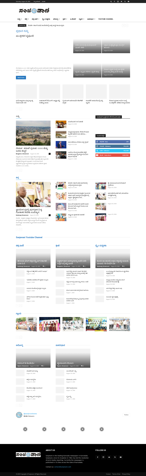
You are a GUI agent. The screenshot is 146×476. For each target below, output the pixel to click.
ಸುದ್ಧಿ (18, 19)
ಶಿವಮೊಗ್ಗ (96, 178)
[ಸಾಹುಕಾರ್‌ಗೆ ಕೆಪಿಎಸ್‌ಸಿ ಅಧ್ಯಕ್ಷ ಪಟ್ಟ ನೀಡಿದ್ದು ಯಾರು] (49, 91)
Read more (21, 77)
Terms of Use (116, 475)
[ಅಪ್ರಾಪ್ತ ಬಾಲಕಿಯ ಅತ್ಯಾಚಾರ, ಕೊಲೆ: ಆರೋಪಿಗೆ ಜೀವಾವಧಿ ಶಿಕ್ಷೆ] (99, 282)
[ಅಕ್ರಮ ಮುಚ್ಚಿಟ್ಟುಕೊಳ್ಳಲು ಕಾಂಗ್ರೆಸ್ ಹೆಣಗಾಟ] (116, 41)
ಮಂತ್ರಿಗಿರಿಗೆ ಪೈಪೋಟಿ (25, 36)
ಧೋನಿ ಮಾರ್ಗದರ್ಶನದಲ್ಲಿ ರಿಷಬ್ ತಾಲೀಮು (77, 290)
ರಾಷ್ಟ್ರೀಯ (73, 116)
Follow (126, 146)
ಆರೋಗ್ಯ (55, 19)
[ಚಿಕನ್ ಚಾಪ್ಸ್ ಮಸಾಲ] (60, 387)
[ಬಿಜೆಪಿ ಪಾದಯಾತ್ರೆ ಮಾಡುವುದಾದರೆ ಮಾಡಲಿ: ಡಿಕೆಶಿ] (87, 41)
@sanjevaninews (30, 415)
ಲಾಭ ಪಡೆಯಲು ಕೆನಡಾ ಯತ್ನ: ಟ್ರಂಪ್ (78, 142)
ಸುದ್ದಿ (17, 116)
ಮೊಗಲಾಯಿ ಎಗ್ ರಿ (71, 376)
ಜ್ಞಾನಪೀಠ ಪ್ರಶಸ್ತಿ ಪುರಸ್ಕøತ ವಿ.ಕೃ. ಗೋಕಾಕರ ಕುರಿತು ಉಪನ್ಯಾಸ (29, 211)
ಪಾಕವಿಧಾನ (90, 19)
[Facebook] (114, 1)
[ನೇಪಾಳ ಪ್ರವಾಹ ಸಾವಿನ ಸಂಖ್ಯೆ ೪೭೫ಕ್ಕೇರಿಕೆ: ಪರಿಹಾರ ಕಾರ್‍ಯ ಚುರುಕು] (119, 91)
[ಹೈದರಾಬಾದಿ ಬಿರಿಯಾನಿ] (73, 355)
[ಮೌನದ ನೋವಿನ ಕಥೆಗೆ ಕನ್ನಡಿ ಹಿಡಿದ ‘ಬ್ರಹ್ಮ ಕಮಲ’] (20, 291)
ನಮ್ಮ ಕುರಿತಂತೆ (37, 1)
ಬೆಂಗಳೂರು (26, 178)
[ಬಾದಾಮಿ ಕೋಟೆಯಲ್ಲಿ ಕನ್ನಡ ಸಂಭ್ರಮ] (20, 282)
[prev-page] (17, 109)
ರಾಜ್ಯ (80, 116)
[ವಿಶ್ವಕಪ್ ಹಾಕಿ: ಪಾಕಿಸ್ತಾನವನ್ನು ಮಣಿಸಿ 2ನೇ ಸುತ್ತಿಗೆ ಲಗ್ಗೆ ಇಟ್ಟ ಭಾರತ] (73, 258)
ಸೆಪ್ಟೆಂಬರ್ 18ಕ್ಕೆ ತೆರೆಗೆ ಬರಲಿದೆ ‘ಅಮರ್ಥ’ (37, 263)
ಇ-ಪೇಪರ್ (73, 19)
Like (127, 142)
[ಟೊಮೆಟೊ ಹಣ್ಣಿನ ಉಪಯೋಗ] (20, 391)
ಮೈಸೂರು (71, 178)
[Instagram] (117, 1)
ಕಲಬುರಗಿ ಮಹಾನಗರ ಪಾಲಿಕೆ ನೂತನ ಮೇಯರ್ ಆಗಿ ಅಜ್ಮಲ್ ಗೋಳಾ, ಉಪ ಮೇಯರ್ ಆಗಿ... (78, 206)
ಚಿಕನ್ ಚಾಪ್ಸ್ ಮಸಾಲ (71, 385)
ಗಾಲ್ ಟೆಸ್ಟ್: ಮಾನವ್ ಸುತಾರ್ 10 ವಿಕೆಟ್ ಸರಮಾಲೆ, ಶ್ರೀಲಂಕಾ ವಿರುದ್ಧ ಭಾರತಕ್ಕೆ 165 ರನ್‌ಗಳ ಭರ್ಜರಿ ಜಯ (76, 273)
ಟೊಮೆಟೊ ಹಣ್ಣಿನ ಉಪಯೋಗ (34, 389)
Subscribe (125, 155)
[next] (126, 25)
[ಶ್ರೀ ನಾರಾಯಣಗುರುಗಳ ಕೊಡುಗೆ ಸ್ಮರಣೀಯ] (100, 185)
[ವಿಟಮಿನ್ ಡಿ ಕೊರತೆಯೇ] (33, 357)
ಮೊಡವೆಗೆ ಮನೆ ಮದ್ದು (32, 372)
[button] (111, 1)
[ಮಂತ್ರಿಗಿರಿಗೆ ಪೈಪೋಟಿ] (44, 51)
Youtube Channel (105, 19)
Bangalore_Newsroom (22, 154)
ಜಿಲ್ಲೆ (26, 19)
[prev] (123, 25)
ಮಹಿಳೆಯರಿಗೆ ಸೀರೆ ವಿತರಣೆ (75, 122)
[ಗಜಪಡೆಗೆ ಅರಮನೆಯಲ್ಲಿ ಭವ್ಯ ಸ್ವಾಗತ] (96, 91)
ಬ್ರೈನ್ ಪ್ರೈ (68, 393)
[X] (125, 1)
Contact (108, 475)
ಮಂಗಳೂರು (35, 178)
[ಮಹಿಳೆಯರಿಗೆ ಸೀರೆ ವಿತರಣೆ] (61, 124)
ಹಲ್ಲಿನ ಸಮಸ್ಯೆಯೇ (31, 380)
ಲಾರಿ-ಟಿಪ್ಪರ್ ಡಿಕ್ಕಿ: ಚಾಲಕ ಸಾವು (114, 288)
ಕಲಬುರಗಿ (49, 178)
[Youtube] (128, 1)
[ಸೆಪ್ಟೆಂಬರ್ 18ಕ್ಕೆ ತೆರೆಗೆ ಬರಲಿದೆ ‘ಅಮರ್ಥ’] (20, 265)
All (57, 116)
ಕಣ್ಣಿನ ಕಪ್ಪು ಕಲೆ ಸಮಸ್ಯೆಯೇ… (34, 397)
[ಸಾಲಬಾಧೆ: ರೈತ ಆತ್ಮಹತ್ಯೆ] (99, 299)
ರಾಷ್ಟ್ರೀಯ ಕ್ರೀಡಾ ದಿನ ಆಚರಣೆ (76, 215)
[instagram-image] (25, 430)
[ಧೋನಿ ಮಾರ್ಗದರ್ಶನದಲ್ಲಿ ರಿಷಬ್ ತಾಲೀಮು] (60, 292)
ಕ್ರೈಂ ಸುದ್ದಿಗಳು (46, 19)
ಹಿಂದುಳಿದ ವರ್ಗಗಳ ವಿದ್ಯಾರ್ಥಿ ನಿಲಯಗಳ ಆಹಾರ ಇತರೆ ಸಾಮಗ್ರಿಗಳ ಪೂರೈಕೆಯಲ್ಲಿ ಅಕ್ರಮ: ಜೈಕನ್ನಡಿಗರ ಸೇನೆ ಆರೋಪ (63, 25)
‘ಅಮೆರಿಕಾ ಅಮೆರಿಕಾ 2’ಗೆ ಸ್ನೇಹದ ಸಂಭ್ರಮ (37, 272)
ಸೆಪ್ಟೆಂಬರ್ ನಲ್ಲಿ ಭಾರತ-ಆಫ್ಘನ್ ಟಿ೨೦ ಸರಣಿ (77, 282)
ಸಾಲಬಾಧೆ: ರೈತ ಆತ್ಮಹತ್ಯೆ (112, 297)
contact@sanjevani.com (62, 468)
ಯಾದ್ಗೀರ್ (111, 178)
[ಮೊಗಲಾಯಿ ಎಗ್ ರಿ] (60, 379)
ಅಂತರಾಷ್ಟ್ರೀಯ (64, 116)
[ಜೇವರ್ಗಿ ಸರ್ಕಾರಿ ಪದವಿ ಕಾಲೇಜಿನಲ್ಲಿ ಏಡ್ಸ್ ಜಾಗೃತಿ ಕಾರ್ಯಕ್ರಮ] (61, 185)
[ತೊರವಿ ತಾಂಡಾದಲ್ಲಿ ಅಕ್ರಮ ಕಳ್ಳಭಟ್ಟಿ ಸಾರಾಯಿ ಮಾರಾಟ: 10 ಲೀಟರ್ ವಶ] (112, 258)
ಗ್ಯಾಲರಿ (81, 19)
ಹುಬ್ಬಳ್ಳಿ (42, 178)
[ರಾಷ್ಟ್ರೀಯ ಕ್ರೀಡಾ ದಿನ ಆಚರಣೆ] (61, 217)
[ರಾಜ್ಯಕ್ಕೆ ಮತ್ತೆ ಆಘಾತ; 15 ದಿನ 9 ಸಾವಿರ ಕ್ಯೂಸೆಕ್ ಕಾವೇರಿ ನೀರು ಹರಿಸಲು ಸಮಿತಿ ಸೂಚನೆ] (61, 134)
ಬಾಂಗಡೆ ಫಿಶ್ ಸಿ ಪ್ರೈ (71, 368)
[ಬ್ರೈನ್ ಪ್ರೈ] (60, 396)
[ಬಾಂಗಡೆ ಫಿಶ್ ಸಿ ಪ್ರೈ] (60, 370)
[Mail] (121, 1)
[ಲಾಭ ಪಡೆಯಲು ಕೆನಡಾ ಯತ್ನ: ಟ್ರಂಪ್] (61, 144)
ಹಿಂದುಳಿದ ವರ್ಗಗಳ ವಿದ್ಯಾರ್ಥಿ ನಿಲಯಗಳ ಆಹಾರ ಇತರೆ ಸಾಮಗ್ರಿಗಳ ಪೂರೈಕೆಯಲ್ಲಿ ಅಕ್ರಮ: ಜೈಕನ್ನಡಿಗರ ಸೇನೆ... (79, 195)
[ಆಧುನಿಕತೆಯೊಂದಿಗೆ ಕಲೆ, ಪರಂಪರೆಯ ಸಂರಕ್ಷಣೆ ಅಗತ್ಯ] (100, 196)
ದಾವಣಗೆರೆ (80, 178)
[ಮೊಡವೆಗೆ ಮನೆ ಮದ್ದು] (20, 374)
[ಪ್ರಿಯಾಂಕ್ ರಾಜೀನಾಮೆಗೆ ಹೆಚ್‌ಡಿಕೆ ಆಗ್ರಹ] (73, 91)
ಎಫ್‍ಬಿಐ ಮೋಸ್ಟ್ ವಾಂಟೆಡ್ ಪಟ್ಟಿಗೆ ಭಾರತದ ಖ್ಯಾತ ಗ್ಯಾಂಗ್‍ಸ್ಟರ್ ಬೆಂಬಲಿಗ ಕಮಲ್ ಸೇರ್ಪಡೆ (78, 154)
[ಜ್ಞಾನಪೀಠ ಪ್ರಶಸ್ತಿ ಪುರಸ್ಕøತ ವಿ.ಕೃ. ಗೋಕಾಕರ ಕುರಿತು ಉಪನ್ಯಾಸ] (33, 194)
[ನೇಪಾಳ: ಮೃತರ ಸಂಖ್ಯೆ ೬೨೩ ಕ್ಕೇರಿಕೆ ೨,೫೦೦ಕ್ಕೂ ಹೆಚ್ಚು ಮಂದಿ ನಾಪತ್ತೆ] (116, 65)
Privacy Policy (126, 475)
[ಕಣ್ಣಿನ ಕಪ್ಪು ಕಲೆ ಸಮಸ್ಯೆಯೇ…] (20, 399)
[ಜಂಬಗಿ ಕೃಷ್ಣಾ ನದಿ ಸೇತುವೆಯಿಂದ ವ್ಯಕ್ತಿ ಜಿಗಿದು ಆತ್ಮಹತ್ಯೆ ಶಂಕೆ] (99, 273)
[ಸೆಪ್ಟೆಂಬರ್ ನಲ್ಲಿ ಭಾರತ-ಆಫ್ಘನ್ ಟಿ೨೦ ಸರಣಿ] (60, 284)
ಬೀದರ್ (119, 178)
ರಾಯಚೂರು (63, 178)
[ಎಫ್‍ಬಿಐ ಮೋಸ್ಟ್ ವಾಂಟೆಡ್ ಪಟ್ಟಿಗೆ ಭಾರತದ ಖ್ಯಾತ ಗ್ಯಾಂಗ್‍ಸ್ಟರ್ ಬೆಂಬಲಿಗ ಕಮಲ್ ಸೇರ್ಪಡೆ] (61, 155)
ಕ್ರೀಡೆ (64, 19)
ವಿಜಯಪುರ (104, 178)
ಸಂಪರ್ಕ (43, 1)
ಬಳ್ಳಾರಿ (56, 178)
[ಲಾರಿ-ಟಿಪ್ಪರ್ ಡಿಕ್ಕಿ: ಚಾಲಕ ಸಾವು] (99, 290)
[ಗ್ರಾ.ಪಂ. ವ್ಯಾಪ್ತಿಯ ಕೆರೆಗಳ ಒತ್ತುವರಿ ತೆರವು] (87, 65)
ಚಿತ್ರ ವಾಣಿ (35, 19)
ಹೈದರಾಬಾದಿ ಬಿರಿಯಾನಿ (65, 360)
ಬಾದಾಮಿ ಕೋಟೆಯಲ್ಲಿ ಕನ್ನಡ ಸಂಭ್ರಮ (36, 280)
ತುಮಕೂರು (88, 178)
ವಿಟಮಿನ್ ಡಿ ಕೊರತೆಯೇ (25, 364)
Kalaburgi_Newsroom (22, 215)
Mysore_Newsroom (23, 367)
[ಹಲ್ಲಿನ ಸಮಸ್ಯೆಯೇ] (20, 382)
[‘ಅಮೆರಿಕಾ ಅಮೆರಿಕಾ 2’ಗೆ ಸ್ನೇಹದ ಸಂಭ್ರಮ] (20, 274)
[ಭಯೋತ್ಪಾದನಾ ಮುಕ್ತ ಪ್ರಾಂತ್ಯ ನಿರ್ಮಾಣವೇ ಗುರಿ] (26, 91)
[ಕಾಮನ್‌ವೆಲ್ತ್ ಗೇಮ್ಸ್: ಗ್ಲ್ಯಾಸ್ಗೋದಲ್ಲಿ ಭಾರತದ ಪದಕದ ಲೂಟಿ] (60, 301)
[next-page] (20, 109)
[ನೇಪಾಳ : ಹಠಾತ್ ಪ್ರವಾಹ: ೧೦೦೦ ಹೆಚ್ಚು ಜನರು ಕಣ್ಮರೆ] (33, 133)
